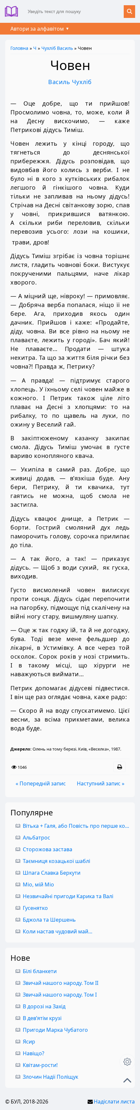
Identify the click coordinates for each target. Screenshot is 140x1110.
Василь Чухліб (70, 82)
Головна (19, 48)
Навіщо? (33, 1053)
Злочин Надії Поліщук (50, 1076)
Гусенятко (35, 908)
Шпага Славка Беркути (51, 872)
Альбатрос (36, 837)
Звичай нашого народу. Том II (60, 982)
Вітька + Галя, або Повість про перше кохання (81, 825)
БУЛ (14, 11)
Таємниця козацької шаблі (56, 861)
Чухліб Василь (57, 48)
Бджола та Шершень (49, 919)
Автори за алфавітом (37, 28)
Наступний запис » (100, 783)
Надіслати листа (114, 1101)
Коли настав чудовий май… (57, 931)
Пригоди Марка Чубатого (55, 1029)
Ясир (29, 1041)
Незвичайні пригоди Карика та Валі (68, 896)
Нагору (127, 1080)
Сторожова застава (47, 849)
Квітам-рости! (40, 1065)
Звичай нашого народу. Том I (60, 994)
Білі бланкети (40, 971)
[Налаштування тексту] (127, 1062)
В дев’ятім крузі (42, 1018)
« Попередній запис (41, 783)
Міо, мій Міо (38, 884)
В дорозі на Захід (44, 1006)
